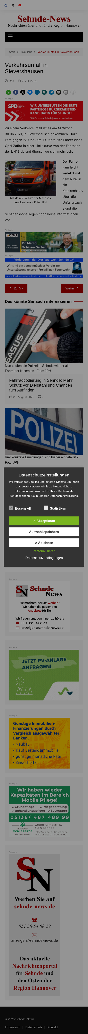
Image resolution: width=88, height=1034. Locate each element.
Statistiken (58, 508)
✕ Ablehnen (44, 542)
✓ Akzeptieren (44, 520)
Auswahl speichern (44, 531)
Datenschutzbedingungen (44, 557)
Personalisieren (44, 551)
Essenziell (23, 508)
